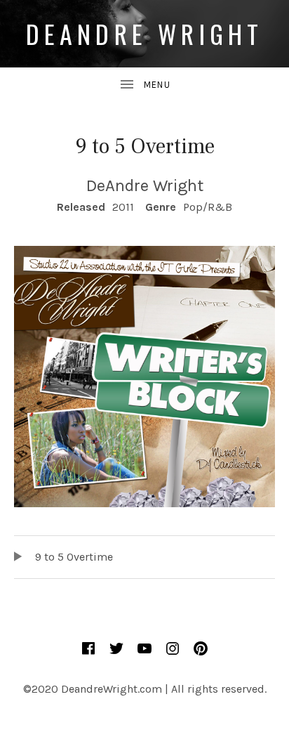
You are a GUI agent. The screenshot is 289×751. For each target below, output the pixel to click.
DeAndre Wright (145, 33)
